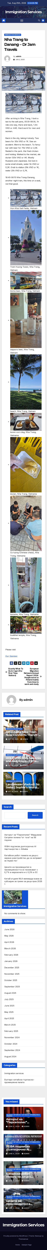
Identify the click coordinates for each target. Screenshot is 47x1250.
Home (17, 1245)
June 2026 (9, 929)
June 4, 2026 (14, 1126)
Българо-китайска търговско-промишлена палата (19, 1081)
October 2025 (10, 980)
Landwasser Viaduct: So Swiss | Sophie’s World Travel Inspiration (22, 787)
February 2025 (11, 1031)
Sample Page (27, 1245)
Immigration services (12, 35)
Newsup (38, 1236)
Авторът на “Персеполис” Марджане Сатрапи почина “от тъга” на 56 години (22, 837)
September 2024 (12, 1050)
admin (18, 56)
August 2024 (10, 1056)
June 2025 (9, 1005)
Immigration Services (23, 12)
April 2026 (9, 942)
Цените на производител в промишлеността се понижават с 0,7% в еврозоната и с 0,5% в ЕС (21, 870)
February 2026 (11, 955)
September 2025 (12, 986)
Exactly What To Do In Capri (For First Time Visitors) (15, 672)
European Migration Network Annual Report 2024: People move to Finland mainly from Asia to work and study (31, 676)
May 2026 (9, 936)
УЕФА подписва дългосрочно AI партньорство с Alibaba (23, 1149)
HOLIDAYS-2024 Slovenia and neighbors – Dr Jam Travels (23, 761)
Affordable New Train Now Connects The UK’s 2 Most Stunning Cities (23, 735)
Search (8, 807)
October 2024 (10, 1044)
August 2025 (10, 993)
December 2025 (11, 967)
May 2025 (9, 1012)
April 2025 (9, 1018)
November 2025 (12, 974)
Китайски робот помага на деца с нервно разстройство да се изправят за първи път (23, 858)
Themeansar (23, 1239)
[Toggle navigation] (21, 20)
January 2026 (10, 961)
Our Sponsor (11, 656)
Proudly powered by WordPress (15, 1236)
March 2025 (10, 1025)
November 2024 (12, 1037)
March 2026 (10, 948)
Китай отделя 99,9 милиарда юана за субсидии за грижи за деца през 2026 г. (23, 881)
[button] (39, 20)
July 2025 (9, 999)
